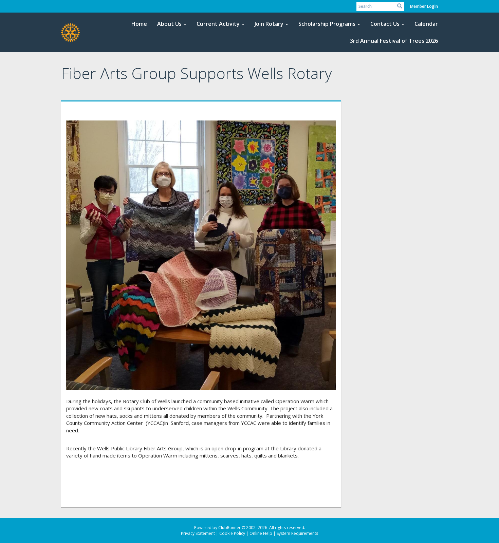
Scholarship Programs (326, 23)
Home (139, 23)
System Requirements (297, 533)
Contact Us (385, 23)
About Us (169, 23)
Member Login (424, 6)
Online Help (261, 533)
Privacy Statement (198, 533)
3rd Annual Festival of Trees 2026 (394, 40)
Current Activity (218, 23)
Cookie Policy (232, 533)
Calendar (426, 23)
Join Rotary (269, 23)
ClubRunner (229, 527)
